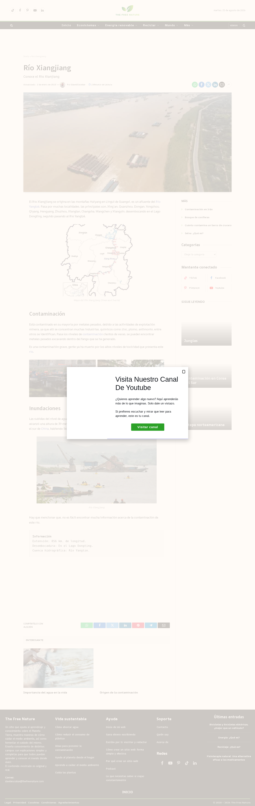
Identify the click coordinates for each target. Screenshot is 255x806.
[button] (184, 371)
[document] (127, 403)
